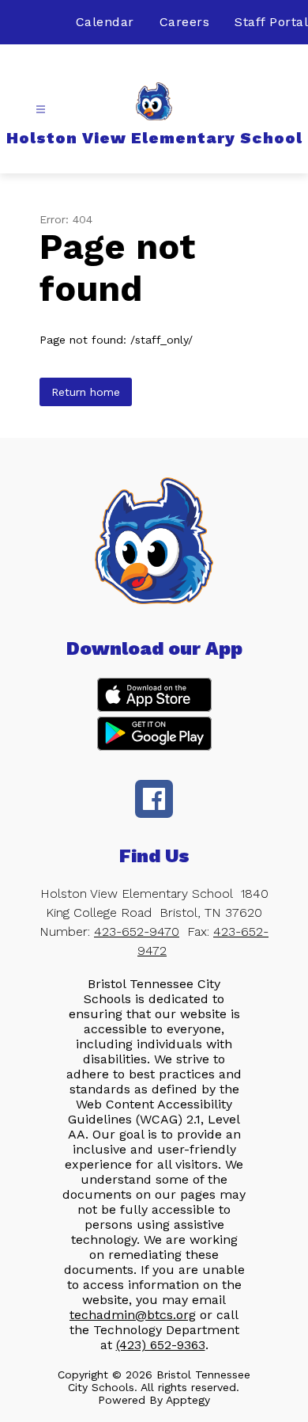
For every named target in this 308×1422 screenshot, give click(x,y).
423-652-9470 (136, 931)
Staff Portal (271, 21)
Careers (185, 21)
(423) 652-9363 (160, 1344)
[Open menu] (41, 110)
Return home (85, 392)
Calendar (105, 21)
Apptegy (188, 1399)
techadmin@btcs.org (132, 1314)
